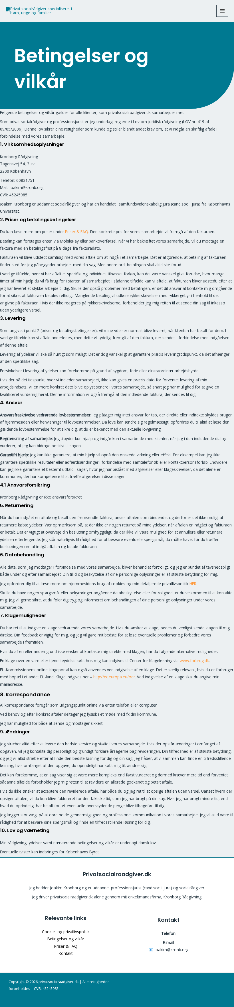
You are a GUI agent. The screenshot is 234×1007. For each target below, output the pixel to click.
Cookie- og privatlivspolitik (66, 931)
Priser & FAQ (65, 946)
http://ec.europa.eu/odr (114, 677)
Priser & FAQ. (77, 231)
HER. (193, 583)
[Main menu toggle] (222, 11)
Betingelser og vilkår (65, 938)
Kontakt (65, 953)
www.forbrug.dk (194, 660)
